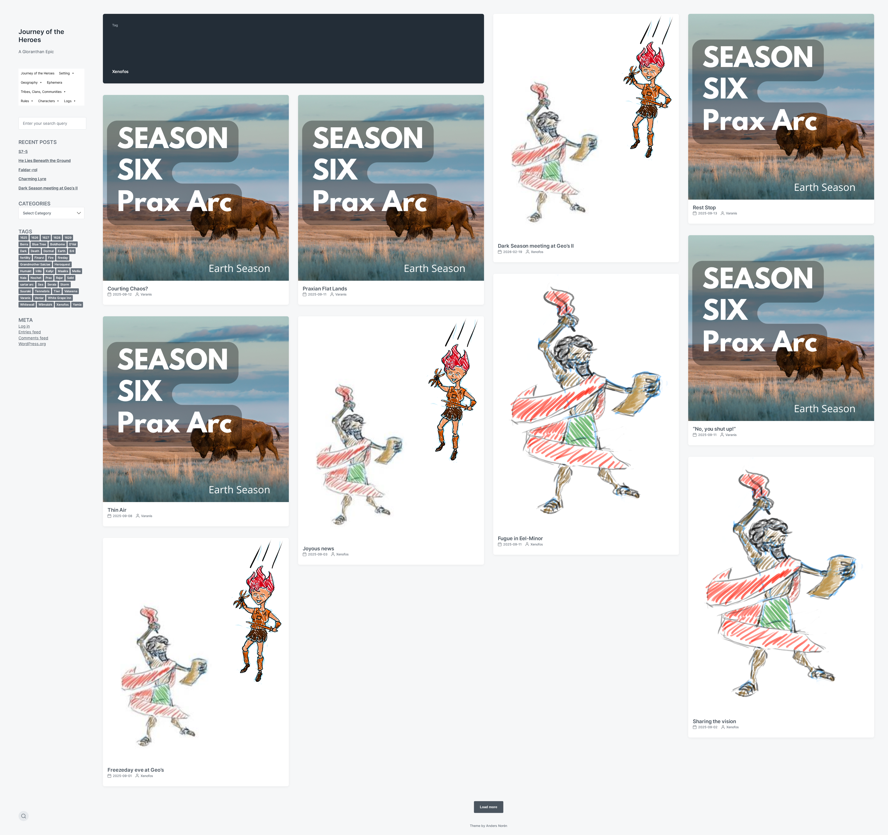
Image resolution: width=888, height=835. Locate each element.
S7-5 (23, 151)
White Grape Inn (59, 298)
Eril (72, 251)
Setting (64, 73)
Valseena (70, 291)
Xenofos (62, 304)
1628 (56, 237)
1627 (45, 237)
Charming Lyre (32, 179)
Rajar (59, 278)
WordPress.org (32, 343)
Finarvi (39, 257)
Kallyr (50, 271)
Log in (24, 326)
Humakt (25, 271)
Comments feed (33, 338)
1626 (34, 237)
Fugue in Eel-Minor (520, 538)
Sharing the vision (714, 721)
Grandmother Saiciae (35, 264)
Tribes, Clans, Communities (41, 92)
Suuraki (25, 291)
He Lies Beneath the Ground (44, 160)
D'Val (72, 244)
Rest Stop (704, 207)
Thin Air (117, 510)
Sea (40, 284)
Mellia (76, 271)
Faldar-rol (27, 170)
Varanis (25, 298)
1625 (23, 237)
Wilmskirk (45, 304)
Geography (29, 82)
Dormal (48, 251)
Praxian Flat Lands (325, 289)
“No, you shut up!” (714, 429)
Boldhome (57, 244)
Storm (64, 284)
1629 (68, 237)
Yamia (77, 304)
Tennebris (42, 291)
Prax (49, 278)
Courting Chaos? (128, 289)
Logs (67, 101)
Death (35, 251)
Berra (24, 244)
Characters (46, 101)
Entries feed (29, 332)
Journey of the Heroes (37, 73)
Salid (70, 278)
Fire (51, 257)
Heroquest (62, 264)
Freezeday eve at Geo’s (136, 770)
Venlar (39, 298)
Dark (23, 251)
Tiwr (57, 291)
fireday (63, 257)
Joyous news (318, 548)
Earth (61, 251)
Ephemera (54, 82)
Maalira (63, 271)
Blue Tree (39, 244)
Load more (488, 807)
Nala (23, 278)
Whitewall (27, 304)
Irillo (39, 271)
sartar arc (27, 284)
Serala (51, 284)
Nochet (36, 278)
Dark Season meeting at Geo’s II (48, 188)
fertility (25, 257)
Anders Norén (496, 826)
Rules (25, 101)
